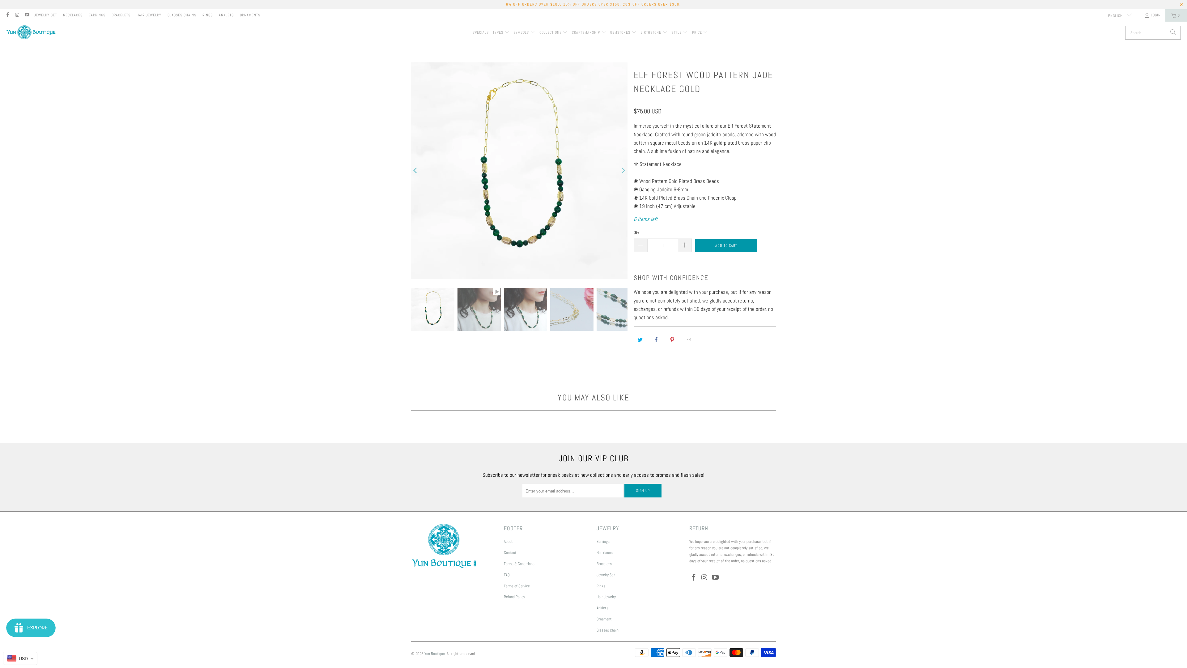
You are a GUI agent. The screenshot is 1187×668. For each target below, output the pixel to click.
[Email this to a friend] (688, 340)
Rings (207, 15)
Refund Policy (514, 596)
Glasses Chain (608, 630)
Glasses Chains (182, 15)
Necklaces (73, 15)
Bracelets (121, 15)
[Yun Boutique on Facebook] (7, 15)
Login (1156, 15)
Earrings (97, 15)
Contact (510, 552)
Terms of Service (517, 586)
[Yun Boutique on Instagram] (16, 15)
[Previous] (416, 170)
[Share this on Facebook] (656, 340)
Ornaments (250, 15)
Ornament (604, 619)
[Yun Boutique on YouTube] (26, 15)
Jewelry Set (45, 15)
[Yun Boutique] (31, 32)
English (1116, 15)
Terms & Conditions (519, 563)
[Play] (519, 170)
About (508, 541)
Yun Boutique (434, 653)
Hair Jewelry (149, 15)
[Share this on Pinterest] (672, 340)
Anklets (226, 15)
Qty (636, 232)
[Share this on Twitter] (640, 340)
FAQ (507, 574)
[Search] (1173, 33)
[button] (501, 33)
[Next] (623, 170)
